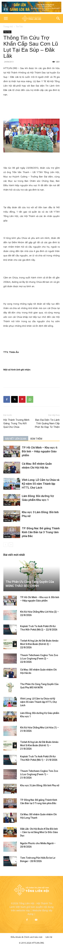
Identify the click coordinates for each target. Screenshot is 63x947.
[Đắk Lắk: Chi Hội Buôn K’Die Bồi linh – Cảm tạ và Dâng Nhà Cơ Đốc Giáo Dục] (10, 832)
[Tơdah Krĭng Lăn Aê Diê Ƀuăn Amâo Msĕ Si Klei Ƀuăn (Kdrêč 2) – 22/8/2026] (10, 644)
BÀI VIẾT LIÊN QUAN (15, 438)
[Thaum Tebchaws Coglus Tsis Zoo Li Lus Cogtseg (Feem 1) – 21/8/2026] (10, 774)
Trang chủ (8, 26)
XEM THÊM (36, 438)
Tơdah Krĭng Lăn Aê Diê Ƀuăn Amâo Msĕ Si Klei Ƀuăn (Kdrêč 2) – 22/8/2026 (39, 644)
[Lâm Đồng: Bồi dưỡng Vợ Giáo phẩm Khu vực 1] (11, 500)
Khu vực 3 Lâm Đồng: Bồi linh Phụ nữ (39, 785)
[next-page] (11, 545)
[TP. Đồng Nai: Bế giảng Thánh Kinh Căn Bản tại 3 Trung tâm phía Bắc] (11, 532)
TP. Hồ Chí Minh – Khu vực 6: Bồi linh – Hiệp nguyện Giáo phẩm (40, 451)
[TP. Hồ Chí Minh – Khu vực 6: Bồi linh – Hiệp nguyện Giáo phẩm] (11, 451)
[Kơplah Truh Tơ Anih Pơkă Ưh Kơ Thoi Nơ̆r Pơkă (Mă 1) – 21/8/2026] (10, 760)
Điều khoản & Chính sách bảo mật (26, 937)
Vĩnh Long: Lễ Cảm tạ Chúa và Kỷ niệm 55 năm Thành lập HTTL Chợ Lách (40, 483)
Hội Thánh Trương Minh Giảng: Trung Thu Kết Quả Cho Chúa (16, 423)
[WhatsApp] (30, 399)
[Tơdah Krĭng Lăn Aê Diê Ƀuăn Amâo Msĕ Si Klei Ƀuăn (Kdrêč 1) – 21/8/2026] (10, 745)
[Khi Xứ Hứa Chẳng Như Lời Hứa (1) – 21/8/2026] (10, 731)
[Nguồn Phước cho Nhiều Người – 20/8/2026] (10, 847)
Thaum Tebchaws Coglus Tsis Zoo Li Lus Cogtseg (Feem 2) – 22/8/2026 (39, 658)
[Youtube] (36, 920)
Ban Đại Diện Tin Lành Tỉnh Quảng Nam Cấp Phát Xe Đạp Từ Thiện (47, 423)
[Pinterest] (22, 399)
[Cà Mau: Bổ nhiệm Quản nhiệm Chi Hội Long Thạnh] (10, 818)
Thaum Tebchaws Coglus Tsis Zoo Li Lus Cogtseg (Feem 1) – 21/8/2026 (39, 774)
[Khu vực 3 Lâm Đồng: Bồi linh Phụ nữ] (11, 516)
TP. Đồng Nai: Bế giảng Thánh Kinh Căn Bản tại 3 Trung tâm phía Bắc (41, 532)
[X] (14, 399)
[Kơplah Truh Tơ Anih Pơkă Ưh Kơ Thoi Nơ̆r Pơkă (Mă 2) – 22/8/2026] (10, 630)
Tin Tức (19, 26)
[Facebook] (6, 399)
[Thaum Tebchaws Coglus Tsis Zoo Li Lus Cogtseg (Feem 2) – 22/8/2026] (10, 658)
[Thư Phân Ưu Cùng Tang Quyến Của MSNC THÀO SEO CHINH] (31, 575)
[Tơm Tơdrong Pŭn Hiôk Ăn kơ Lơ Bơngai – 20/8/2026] (10, 861)
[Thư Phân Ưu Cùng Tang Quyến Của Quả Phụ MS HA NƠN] (10, 687)
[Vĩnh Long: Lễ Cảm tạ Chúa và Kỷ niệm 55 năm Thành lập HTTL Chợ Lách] (11, 484)
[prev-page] (5, 545)
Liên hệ (49, 937)
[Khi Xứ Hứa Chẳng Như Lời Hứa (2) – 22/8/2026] (10, 615)
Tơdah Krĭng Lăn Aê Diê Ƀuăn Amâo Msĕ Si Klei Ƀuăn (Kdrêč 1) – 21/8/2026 (39, 745)
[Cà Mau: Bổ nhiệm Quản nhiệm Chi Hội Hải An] (11, 467)
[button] (5, 18)
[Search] (58, 18)
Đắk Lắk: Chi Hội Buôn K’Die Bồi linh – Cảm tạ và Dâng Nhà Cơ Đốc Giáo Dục (39, 832)
